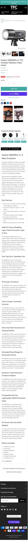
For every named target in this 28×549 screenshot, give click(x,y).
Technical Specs (15, 148)
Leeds (21, 11)
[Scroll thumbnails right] (25, 54)
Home (2, 19)
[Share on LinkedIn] (8, 103)
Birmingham (14, 13)
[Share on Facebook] (2, 103)
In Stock (3, 72)
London (17, 11)
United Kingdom (13, 516)
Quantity (3, 80)
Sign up (22, 500)
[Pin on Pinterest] (11, 103)
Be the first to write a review (14, 472)
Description (5, 148)
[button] (14, 472)
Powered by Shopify (14, 537)
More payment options (13, 97)
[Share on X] (5, 103)
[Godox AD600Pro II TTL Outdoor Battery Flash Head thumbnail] (3, 53)
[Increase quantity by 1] (14, 84)
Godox (4, 68)
